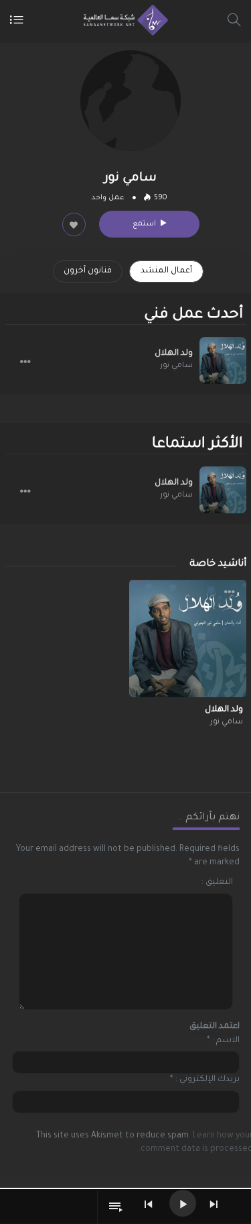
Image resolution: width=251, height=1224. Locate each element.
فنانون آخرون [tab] (88, 271)
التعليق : (217, 882)
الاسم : (226, 1041)
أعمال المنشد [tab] (166, 271)
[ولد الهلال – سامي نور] (222, 360)
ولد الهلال (174, 353)
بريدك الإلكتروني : (207, 1079)
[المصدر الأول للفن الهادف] (122, 20)
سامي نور (176, 366)
